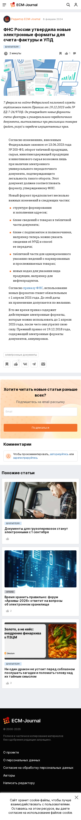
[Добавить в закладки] (6, 364)
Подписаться (40, 427)
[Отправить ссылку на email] (43, 364)
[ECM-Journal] (22, 720)
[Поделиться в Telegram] (34, 364)
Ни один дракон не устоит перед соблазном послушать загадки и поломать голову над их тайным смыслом (40, 672)
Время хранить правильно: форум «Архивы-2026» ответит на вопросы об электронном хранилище (33, 600)
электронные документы (21, 354)
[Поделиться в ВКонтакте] (25, 364)
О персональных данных (21, 760)
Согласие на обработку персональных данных (38, 767)
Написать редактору (19, 783)
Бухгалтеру (12, 47)
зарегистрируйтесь (25, 457)
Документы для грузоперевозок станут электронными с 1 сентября (36, 530)
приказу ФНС (33, 288)
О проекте (11, 752)
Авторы (9, 775)
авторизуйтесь (59, 454)
